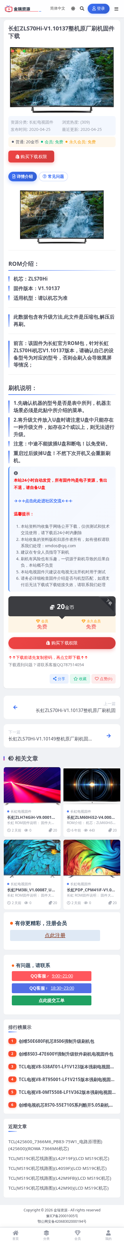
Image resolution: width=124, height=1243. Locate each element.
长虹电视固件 (41, 122)
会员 (44, 621)
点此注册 (55, 935)
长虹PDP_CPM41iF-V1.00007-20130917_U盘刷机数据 (92, 892)
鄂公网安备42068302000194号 (62, 1221)
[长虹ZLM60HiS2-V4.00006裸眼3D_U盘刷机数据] (91, 786)
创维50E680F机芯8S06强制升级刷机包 (56, 1041)
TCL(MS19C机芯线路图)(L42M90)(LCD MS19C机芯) (58, 1188)
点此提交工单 (52, 1000)
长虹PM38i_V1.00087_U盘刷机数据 (31, 892)
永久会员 (94, 621)
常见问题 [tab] (56, 176)
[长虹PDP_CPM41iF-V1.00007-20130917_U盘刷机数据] (91, 859)
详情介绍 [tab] (25, 176)
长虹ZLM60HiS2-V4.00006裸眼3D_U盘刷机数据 (91, 819)
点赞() (106, 679)
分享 (61, 679)
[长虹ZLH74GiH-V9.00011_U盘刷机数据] (32, 786)
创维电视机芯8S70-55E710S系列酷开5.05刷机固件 (68, 1105)
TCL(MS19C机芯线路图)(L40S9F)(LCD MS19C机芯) (57, 1168)
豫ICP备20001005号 (62, 1215)
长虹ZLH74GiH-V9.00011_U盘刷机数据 (31, 819)
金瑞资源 (60, 1210)
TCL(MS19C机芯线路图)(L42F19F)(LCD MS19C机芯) (58, 1158)
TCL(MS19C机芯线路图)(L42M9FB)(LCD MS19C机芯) (59, 1178)
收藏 (83, 679)
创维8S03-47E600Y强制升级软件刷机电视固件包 (66, 1054)
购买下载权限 (33, 156)
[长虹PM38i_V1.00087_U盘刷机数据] (32, 859)
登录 (101, 8)
